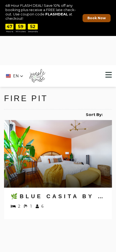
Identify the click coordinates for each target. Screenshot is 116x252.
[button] (14, 76)
